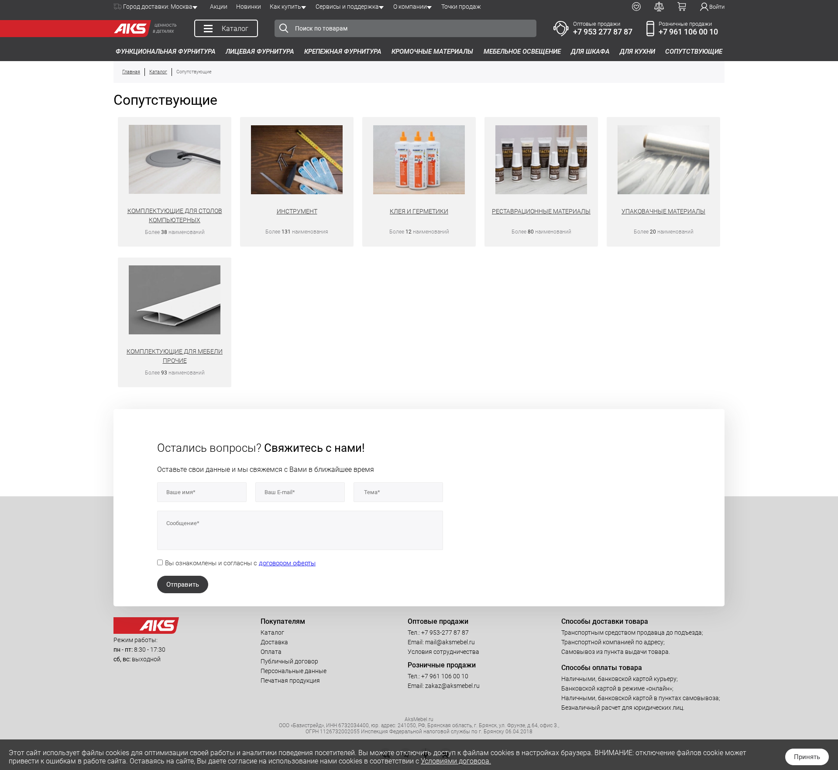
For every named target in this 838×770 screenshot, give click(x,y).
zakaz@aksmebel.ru (452, 685)
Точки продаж (461, 6)
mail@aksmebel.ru (450, 642)
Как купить (285, 6)
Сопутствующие (693, 51)
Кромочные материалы (432, 51)
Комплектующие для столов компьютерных (174, 215)
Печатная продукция (290, 680)
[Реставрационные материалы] (541, 161)
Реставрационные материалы (541, 211)
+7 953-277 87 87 (445, 632)
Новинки (248, 6)
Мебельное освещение (522, 51)
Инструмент (297, 211)
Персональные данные (293, 670)
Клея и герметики (419, 211)
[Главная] (130, 28)
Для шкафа (590, 51)
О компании (410, 6)
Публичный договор (289, 661)
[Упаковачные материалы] (663, 161)
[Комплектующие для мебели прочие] (174, 301)
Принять (807, 757)
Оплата (271, 651)
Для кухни (637, 51)
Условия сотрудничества (443, 651)
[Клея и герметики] (419, 161)
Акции (218, 6)
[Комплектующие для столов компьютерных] (174, 160)
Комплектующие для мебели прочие (175, 356)
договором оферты (287, 563)
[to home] (146, 631)
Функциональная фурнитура (166, 51)
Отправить (182, 584)
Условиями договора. (456, 761)
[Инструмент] (297, 161)
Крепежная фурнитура (342, 51)
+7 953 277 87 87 (602, 31)
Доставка (274, 642)
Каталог (272, 632)
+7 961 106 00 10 (688, 31)
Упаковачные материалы (663, 211)
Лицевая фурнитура (260, 51)
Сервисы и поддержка (347, 6)
